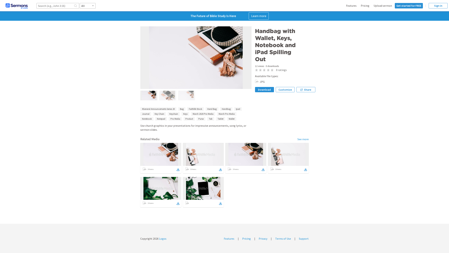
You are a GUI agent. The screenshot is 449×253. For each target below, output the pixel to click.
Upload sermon (383, 5)
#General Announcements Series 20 (158, 109)
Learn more (258, 16)
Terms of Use (283, 238)
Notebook (147, 118)
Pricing (365, 5)
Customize (285, 89)
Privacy (263, 238)
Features (351, 5)
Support (304, 238)
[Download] (178, 169)
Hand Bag (212, 109)
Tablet (220, 118)
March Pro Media (227, 113)
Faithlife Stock (195, 109)
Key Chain (159, 113)
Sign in (438, 5)
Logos (162, 238)
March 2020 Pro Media (203, 113)
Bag (182, 109)
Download (264, 89)
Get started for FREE (408, 5)
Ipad (238, 109)
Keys (185, 113)
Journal (145, 113)
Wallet (231, 118)
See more (303, 139)
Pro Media (175, 118)
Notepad (161, 118)
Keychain (173, 113)
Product (189, 118)
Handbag (226, 109)
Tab (210, 118)
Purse (201, 118)
